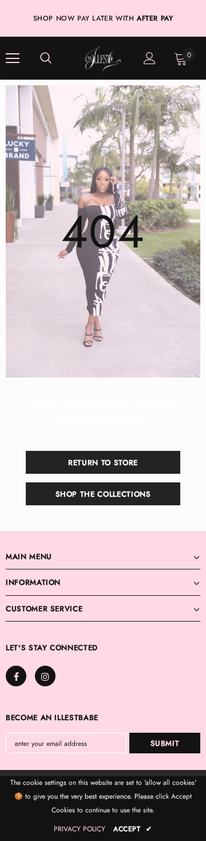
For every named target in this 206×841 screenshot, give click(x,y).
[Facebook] (89, 468)
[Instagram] (115, 468)
